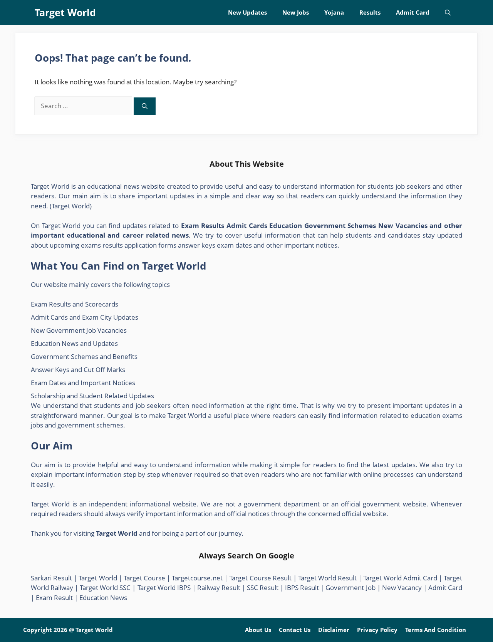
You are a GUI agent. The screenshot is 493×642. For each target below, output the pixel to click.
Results (370, 12)
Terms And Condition (435, 630)
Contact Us (294, 630)
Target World (65, 12)
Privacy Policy (377, 630)
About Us (258, 630)
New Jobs (295, 12)
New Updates (247, 12)
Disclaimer (333, 630)
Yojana (334, 12)
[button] (447, 12)
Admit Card (412, 12)
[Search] (145, 106)
